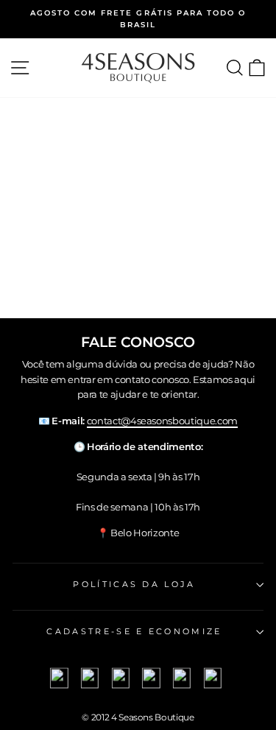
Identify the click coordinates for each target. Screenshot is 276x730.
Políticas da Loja (134, 584)
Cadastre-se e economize (134, 631)
